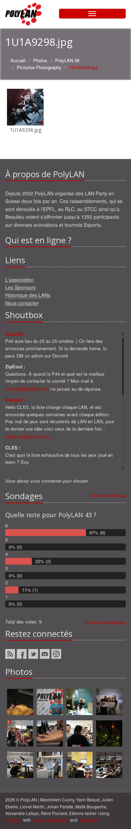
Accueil (18, 60)
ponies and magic (50, 820)
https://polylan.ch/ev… (29, 436)
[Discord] (45, 654)
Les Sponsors (20, 287)
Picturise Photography (39, 67)
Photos (40, 60)
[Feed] (10, 654)
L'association (19, 279)
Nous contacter (22, 303)
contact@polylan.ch (27, 388)
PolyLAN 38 (67, 60)
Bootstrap (89, 820)
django (13, 820)
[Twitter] (33, 654)
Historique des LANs (27, 294)
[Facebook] (22, 654)
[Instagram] (56, 654)
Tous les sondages (105, 622)
